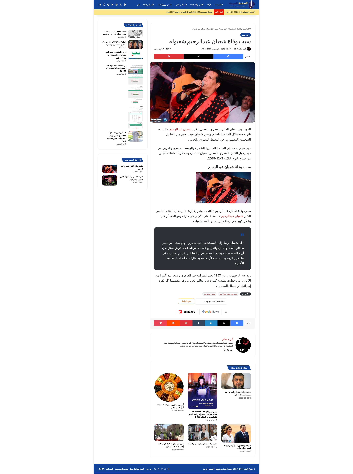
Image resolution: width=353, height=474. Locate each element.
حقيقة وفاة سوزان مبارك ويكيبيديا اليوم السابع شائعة (237, 446)
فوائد (209, 5)
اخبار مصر (224, 29)
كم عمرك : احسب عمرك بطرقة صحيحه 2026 (193, 12)
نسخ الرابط (186, 301)
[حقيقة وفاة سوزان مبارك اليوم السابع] (202, 432)
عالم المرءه (149, 5)
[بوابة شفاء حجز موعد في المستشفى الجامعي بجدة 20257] (135, 96)
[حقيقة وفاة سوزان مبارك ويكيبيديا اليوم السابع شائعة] (236, 433)
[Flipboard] (187, 312)
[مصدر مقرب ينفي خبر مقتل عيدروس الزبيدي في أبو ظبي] (135, 34)
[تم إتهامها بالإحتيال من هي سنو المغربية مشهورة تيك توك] (135, 44)
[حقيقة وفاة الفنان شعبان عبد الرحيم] (109, 169)
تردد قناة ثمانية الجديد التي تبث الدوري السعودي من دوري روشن (115, 55)
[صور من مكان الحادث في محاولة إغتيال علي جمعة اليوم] (169, 432)
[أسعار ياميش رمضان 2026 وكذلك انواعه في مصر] (169, 387)
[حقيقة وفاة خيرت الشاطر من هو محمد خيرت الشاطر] (236, 381)
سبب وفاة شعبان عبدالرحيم (228, 294)
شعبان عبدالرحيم (180, 129)
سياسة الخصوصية (121, 469)
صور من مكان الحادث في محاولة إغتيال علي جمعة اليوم (171, 444)
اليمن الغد (109, 469)
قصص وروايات (166, 5)
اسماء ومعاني (181, 5)
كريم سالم (242, 49)
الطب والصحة (197, 5)
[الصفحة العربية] (242, 4)
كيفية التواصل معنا (137, 469)
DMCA (101, 469)
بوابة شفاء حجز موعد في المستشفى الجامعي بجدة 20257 (116, 68)
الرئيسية (245, 29)
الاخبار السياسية (235, 29)
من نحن (148, 469)
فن (138, 5)
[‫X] (224, 350)
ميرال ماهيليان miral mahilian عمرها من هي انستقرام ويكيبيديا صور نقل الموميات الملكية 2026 (202, 414)
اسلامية (220, 5)
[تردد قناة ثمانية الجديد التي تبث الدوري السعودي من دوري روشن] (135, 55)
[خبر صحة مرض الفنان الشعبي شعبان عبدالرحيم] (109, 180)
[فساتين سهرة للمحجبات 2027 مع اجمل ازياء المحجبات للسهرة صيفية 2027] (135, 136)
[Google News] (210, 312)
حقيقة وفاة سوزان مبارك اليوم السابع (202, 443)
